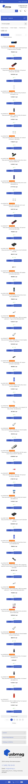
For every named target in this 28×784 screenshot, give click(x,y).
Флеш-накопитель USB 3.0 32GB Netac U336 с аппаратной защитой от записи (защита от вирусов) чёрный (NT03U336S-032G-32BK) (14, 566)
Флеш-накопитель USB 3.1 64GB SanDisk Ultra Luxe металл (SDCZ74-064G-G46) (14, 612)
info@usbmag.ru (23, 7)
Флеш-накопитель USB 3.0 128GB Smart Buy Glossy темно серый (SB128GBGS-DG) (14, 161)
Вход (20, 1)
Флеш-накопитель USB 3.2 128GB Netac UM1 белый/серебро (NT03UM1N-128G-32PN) (14, 340)
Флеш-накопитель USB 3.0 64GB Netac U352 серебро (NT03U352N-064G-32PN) (14, 273)
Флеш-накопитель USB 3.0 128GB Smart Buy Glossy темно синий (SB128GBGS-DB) (14, 385)
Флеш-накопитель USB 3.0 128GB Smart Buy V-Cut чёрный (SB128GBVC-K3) (14, 679)
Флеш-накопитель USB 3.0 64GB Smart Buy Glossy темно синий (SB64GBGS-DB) (14, 543)
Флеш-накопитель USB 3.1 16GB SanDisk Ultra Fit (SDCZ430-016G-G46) (14, 251)
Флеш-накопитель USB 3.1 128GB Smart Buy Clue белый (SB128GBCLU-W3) (14, 93)
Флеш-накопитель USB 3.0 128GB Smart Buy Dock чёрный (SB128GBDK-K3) (14, 498)
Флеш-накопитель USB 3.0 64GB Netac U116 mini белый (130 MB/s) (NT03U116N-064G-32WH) (14, 408)
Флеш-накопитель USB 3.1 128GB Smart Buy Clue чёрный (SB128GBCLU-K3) (14, 116)
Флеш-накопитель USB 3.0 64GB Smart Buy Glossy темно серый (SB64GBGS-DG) (14, 295)
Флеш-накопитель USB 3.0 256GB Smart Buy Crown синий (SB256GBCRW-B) (14, 183)
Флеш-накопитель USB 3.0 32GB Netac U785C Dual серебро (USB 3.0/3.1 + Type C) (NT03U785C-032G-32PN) (14, 589)
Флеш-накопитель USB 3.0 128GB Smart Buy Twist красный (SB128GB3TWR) (14, 701)
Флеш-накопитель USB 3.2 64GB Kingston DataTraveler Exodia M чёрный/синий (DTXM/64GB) (14, 48)
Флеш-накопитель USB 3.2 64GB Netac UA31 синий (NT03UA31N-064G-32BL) (14, 206)
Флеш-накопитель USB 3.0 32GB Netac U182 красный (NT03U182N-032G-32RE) (14, 228)
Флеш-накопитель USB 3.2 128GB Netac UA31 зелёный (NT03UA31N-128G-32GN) (14, 138)
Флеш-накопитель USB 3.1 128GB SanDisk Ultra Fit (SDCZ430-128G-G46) (14, 520)
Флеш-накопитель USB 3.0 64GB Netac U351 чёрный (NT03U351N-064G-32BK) (14, 363)
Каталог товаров (8, 18)
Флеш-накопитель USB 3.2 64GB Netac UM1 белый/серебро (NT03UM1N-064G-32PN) (14, 430)
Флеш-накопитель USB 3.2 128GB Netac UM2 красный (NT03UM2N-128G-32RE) (14, 475)
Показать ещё (14, 716)
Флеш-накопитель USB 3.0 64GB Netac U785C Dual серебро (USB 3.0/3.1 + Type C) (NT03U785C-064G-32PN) (14, 318)
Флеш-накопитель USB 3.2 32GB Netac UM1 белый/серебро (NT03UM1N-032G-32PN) (14, 634)
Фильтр (6, 34)
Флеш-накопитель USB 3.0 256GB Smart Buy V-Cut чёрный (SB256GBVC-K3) (14, 657)
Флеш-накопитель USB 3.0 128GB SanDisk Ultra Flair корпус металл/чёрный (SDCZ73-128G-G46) (14, 453)
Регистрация (24, 1)
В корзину (18, 58)
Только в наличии (7, 37)
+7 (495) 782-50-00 (22, 5)
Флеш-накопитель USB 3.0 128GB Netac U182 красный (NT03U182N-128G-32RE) (14, 71)
